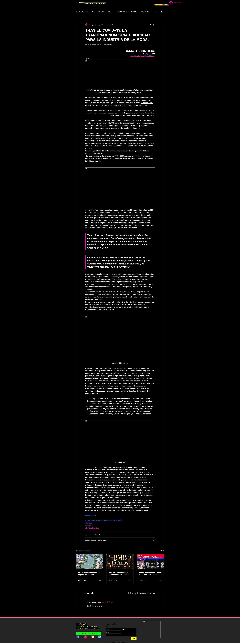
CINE (92, 12)
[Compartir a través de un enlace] (100, 534)
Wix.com (128, 642)
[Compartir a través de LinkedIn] (95, 534)
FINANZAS (101, 12)
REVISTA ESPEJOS (81, 12)
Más (154, 12)
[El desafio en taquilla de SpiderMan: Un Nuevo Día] (150, 561)
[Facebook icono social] (77, 636)
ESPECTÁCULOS (122, 12)
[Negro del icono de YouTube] (164, 3)
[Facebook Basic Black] (156, 3)
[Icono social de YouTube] (92, 636)
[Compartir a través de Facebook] (86, 534)
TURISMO (133, 12)
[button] (162, 12)
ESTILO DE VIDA (145, 12)
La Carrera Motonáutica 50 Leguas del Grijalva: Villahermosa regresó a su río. (88, 574)
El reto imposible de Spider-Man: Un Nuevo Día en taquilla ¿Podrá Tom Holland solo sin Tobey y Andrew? (150, 574)
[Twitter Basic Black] (161, 3)
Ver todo (161, 550)
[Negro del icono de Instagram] (159, 3)
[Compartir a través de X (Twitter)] (91, 534)
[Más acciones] (153, 25)
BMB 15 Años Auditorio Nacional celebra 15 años (119, 574)
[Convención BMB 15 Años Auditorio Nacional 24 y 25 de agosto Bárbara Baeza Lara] (120, 561)
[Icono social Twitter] (99, 636)
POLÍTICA (110, 12)
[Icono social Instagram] (85, 636)
